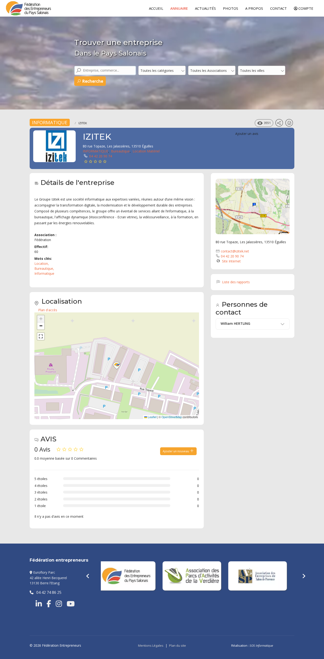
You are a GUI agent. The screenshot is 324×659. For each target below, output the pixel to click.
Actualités (205, 8)
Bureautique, (44, 268)
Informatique (44, 273)
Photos (230, 8)
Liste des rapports (235, 282)
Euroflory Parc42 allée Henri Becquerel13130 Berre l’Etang (48, 577)
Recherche (92, 81)
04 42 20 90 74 (100, 156)
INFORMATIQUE (49, 122)
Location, (42, 263)
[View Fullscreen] (40, 336)
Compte (305, 8)
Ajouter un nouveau (176, 451)
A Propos (254, 8)
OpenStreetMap (172, 417)
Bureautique (120, 151)
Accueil (156, 8)
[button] (116, 366)
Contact (278, 8)
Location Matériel (146, 151)
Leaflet (152, 417)
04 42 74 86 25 (47, 592)
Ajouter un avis (246, 133)
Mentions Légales (150, 645)
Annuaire (179, 8)
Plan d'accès (47, 310)
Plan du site (177, 645)
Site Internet (231, 261)
